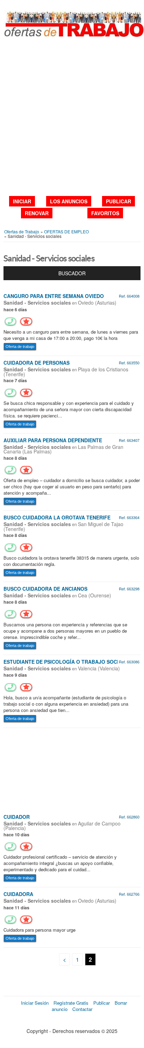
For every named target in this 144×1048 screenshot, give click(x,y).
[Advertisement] (72, 116)
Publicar (118, 201)
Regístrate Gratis (70, 1002)
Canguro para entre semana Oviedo (53, 295)
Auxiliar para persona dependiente (52, 440)
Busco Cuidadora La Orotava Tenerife (56, 517)
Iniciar (22, 201)
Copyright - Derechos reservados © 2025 (72, 1030)
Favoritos (105, 213)
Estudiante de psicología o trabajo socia (62, 661)
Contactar (82, 1009)
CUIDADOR (16, 816)
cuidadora (18, 893)
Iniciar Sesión (35, 1002)
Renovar (37, 213)
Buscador (72, 273)
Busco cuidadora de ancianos (45, 588)
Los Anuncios (68, 201)
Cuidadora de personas (36, 362)
